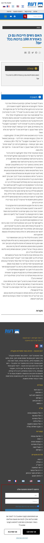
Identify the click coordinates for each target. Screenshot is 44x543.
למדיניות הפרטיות (22, 538)
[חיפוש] (25, 16)
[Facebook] (15, 16)
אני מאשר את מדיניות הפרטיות (26, 506)
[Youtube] (11, 16)
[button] (6, 16)
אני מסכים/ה (31, 531)
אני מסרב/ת (12, 531)
